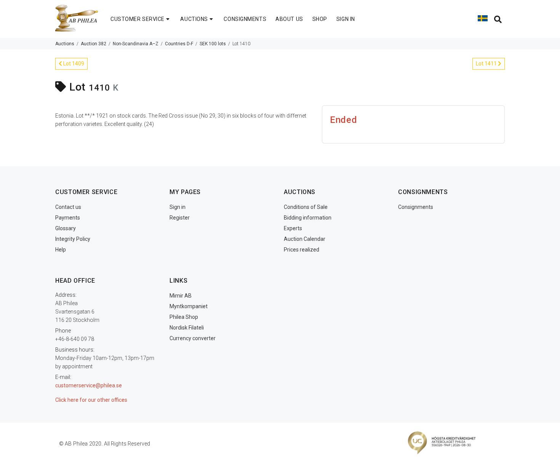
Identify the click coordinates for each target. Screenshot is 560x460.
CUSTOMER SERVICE (137, 19)
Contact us (68, 207)
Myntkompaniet (189, 306)
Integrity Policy (72, 239)
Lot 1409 (73, 63)
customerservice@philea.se (88, 385)
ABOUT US (289, 19)
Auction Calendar (304, 239)
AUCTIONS (194, 19)
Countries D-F (179, 43)
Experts (293, 228)
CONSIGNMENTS (245, 19)
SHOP (319, 19)
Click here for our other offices (91, 400)
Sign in (178, 207)
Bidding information (307, 218)
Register (180, 218)
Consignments (415, 207)
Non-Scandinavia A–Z (135, 43)
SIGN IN (345, 19)
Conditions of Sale (306, 207)
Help (60, 250)
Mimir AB (181, 296)
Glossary (65, 228)
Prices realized (301, 250)
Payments (67, 218)
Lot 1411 (487, 63)
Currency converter (193, 338)
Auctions (64, 43)
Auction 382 (93, 43)
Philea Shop (184, 317)
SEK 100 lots (213, 43)
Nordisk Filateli (187, 328)
